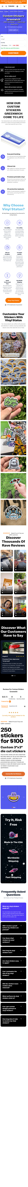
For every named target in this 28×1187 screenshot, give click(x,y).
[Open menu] (2, 6)
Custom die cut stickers (13, 774)
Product (6, 11)
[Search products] (6, 6)
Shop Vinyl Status (13, 300)
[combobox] (13, 39)
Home (1, 11)
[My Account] (17, 6)
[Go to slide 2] (13, 675)
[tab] (4, 706)
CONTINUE (13, 53)
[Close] (24, 1180)
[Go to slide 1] (12, 675)
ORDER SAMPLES (13, 30)
